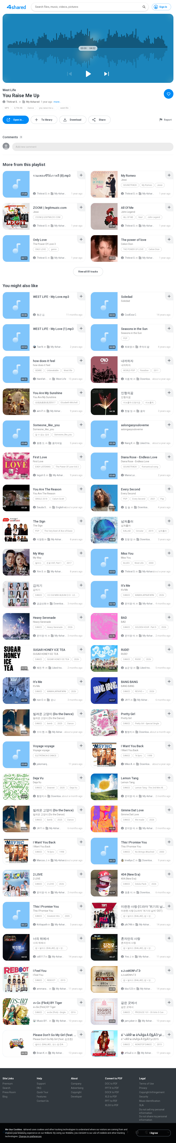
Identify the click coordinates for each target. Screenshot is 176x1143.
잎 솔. (128, 507)
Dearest (51, 788)
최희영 (128, 346)
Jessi (159, 185)
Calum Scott (58, 499)
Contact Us (43, 1101)
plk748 (128, 924)
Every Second (138, 499)
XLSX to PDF (111, 1105)
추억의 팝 (144, 346)
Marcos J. (42, 860)
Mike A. (129, 764)
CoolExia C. (131, 314)
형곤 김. (41, 314)
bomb (49, 723)
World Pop (129, 370)
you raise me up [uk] (48, 108)
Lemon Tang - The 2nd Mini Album (151, 788)
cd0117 (41, 956)
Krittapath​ (42, 924)
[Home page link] (16, 7)
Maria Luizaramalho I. (131, 475)
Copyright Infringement (151, 1092)
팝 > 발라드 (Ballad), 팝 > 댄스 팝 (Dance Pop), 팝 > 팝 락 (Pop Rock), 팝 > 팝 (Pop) (139, 948)
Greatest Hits (53, 916)
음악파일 (57, 443)
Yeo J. (128, 956)
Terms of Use (146, 1083)
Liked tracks (146, 443)
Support (41, 1083)
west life (64, 108)
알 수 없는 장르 (42, 434)
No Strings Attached (144, 852)
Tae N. (40, 346)
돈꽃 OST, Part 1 (54, 563)
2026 (161, 595)
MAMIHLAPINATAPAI (144, 595)
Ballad (127, 531)
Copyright (76, 1092)
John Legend (154, 217)
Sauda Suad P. (43, 507)
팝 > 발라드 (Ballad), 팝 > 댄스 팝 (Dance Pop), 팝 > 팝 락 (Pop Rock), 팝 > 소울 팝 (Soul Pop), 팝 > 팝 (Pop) (139, 916)
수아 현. (41, 732)
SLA (141, 1105)
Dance (38, 1012)
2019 (150, 531)
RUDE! (138, 659)
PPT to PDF (111, 1101)
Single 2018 (41, 499)
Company (76, 1083)
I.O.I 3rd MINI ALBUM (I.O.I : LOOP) (62, 595)
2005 (67, 916)
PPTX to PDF (112, 1088)
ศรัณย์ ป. (129, 1053)
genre (54, 249)
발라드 (38, 563)
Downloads (146, 379)
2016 (73, 1012)
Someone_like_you (63, 434)
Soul (140, 217)
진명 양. (129, 539)
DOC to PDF (111, 1083)
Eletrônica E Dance (45, 755)
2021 (152, 499)
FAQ (39, 1088)
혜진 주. (41, 667)
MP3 (7, 108)
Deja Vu (73, 788)
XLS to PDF (111, 1096)
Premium (8, 1083)
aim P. (40, 411)
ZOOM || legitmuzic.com (47, 217)
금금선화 (41, 603)
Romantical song (150, 467)
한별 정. (129, 411)
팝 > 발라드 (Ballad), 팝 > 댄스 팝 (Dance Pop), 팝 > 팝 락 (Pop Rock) (139, 980)
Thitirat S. (12, 101)
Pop (125, 338)
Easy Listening (43, 467)
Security (143, 1096)
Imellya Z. (130, 860)
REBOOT (51, 980)
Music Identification (149, 1101)
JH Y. (127, 699)
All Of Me (128, 217)
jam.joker (130, 1020)
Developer (76, 1096)
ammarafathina (43, 988)
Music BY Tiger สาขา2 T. (43, 1020)
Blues (126, 563)
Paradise (144, 370)
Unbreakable (53, 370)
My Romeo (147, 185)
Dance (31, 108)
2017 (69, 563)
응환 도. (41, 443)
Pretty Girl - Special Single (147, 723)
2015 (62, 980)
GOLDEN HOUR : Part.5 (145, 627)
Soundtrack (130, 185)
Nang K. (129, 443)
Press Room (9, 1092)
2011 (156, 370)
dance (126, 1044)
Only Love (40, 249)
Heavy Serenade (55, 627)
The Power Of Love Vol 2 (67, 467)
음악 (142, 411)
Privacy (143, 1088)
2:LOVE (50, 884)
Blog (5, 1096)
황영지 (128, 732)
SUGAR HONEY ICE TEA (58, 659)
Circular (139, 531)
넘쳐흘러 (162, 531)
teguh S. (41, 475)
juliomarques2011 (43, 764)
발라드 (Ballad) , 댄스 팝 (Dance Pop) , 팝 (51, 1044)
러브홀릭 (149, 402)
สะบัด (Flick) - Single (56, 1012)
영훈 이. (129, 892)
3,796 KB (18, 108)
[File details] (16, 184)
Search (6, 1088)
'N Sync (138, 755)
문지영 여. (130, 603)
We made (139, 820)
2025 (59, 723)
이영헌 (40, 539)
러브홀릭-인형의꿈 (131, 402)
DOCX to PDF (112, 1092)
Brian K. (41, 1053)
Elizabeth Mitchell (69, 402)
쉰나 (53, 699)
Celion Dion (154, 249)
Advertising (77, 1088)
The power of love (133, 249)
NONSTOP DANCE (143, 1044)
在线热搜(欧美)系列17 (45, 402)
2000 (151, 563)
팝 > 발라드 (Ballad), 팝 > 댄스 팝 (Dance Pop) (51, 948)
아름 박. (129, 379)
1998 (149, 755)
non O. (40, 699)
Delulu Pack (140, 884)
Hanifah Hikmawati (43, 379)
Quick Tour (42, 1092)
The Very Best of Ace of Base (58, 531)
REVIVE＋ (139, 691)
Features (41, 1096)
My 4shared (33, 101)
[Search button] (144, 7)
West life (68, 370)
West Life (61, 379)
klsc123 (129, 988)
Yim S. (40, 571)
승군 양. (129, 667)
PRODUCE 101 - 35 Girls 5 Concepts (151, 1012)
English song (62, 507)
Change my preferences (30, 1136)
